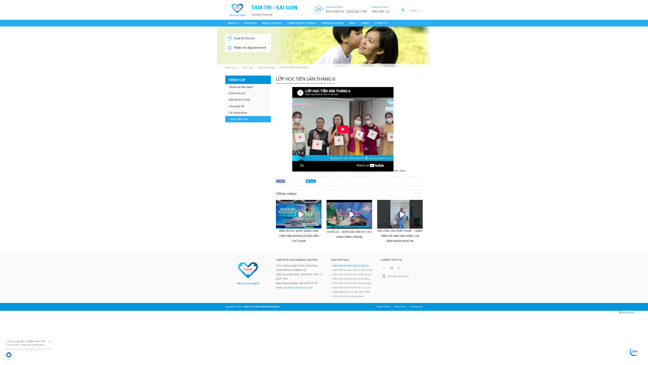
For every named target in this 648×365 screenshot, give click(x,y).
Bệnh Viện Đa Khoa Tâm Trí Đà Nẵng (351, 279)
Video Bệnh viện (266, 68)
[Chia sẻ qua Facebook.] (280, 181)
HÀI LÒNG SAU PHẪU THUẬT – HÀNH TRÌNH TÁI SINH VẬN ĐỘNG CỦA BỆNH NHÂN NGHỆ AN (377, 236)
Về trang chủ (417, 307)
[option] (324, 47)
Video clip (248, 68)
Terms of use (400, 307)
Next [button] (429, 46)
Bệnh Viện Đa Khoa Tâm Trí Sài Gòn (351, 266)
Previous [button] (414, 193)
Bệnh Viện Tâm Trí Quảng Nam (348, 296)
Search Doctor (244, 38)
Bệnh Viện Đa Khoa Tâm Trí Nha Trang (352, 274)
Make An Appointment (250, 48)
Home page (231, 68)
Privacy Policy (383, 307)
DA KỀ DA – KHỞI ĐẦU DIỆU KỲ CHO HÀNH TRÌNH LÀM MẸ (326, 235)
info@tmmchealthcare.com (298, 288)
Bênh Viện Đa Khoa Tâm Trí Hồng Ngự (352, 283)
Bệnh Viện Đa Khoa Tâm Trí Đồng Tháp (352, 270)
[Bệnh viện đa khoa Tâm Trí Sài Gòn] (237, 10)
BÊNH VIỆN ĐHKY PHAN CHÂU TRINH (351, 292)
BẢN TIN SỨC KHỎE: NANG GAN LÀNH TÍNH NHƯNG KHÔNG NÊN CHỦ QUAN (275, 236)
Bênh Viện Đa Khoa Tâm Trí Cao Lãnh (352, 288)
